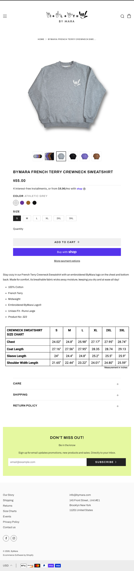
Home (41, 39)
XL (47, 218)
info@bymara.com (80, 494)
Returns (7, 505)
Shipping (8, 500)
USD (6, 565)
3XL (71, 218)
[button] (37, 156)
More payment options (67, 261)
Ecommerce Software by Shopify (18, 555)
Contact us (9, 527)
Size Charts (10, 511)
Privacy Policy (11, 521)
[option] (67, 95)
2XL (59, 218)
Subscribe (104, 462)
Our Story (8, 494)
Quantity (18, 228)
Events (7, 516)
